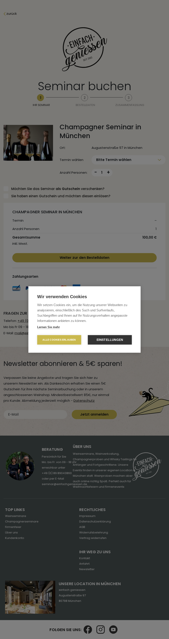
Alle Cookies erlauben (59, 339)
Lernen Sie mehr (48, 327)
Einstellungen (110, 339)
